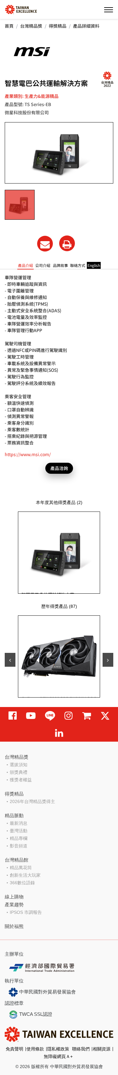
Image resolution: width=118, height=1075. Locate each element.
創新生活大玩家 (25, 875)
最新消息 (18, 823)
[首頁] (21, 9)
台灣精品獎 (31, 26)
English (93, 265)
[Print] (67, 243)
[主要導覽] (108, 9)
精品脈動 (14, 815)
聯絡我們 (81, 1048)
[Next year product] (108, 660)
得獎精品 (57, 26)
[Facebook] (12, 716)
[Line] (50, 716)
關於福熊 (14, 926)
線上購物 (14, 896)
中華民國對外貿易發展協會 (47, 991)
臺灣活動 (18, 831)
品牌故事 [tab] (60, 265)
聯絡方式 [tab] (77, 265)
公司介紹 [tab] (42, 265)
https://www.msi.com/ (28, 454)
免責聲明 (14, 1048)
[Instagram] (69, 716)
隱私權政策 (58, 1048)
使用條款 (35, 1048)
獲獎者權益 (21, 780)
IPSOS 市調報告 (26, 912)
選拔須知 (18, 764)
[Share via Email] (45, 244)
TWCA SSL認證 (35, 1014)
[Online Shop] (86, 716)
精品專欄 (18, 838)
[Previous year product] (10, 660)
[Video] (31, 716)
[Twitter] (105, 716)
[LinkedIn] (59, 733)
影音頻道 (18, 846)
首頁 (9, 26)
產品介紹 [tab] (25, 265)
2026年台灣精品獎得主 (32, 801)
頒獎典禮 (18, 772)
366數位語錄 (22, 882)
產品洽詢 (59, 468)
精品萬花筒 (21, 867)
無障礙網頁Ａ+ (58, 1056)
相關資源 (101, 1048)
